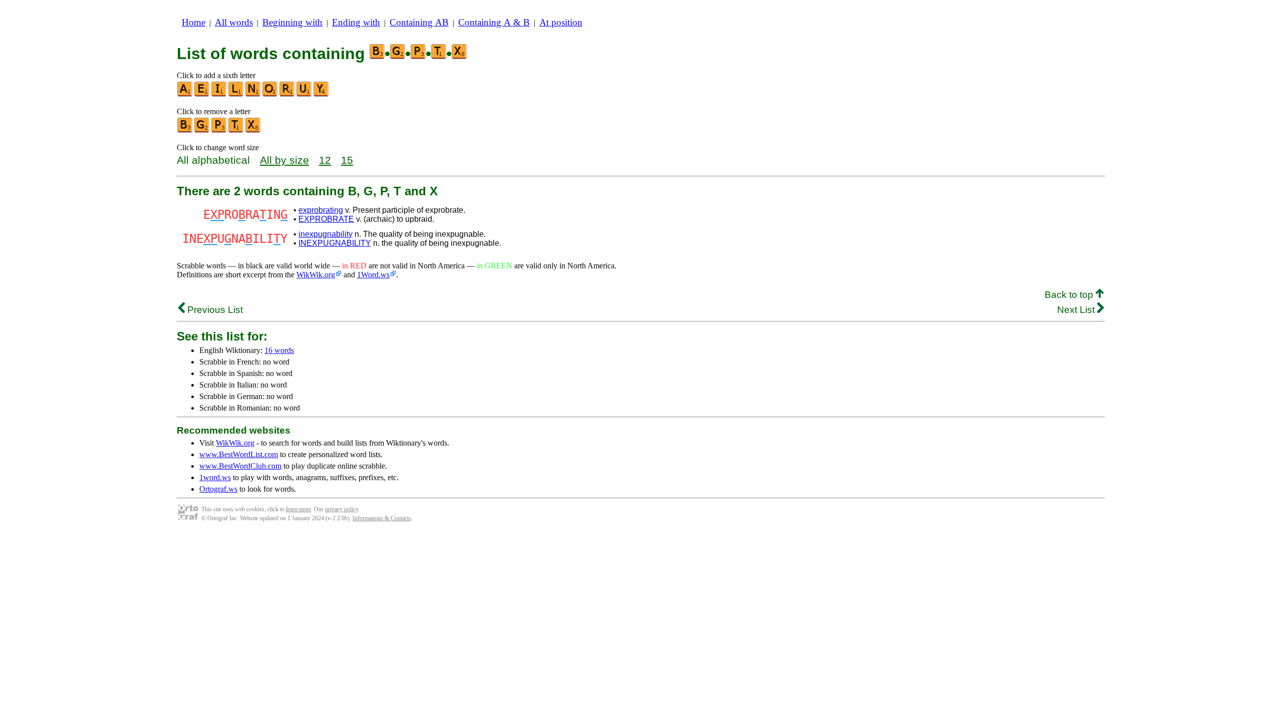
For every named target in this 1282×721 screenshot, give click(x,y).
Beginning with (292, 22)
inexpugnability (325, 234)
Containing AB (419, 22)
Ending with (356, 22)
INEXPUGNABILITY (334, 243)
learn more (298, 509)
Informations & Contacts (382, 518)
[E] (202, 94)
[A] (185, 94)
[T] (236, 130)
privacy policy (341, 509)
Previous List (214, 309)
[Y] (321, 94)
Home (193, 22)
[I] (219, 94)
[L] (236, 94)
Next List (1077, 309)
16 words (279, 350)
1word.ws (215, 477)
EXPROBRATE (326, 219)
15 (347, 160)
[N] (253, 94)
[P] (219, 130)
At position (560, 22)
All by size (284, 160)
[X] (253, 130)
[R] (287, 94)
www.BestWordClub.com (240, 466)
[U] (304, 94)
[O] (270, 94)
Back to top (1070, 294)
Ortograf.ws (218, 489)
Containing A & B (494, 22)
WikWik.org (315, 274)
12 (325, 160)
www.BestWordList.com (238, 454)
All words (234, 22)
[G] (202, 130)
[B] (185, 130)
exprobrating (320, 210)
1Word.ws (373, 274)
